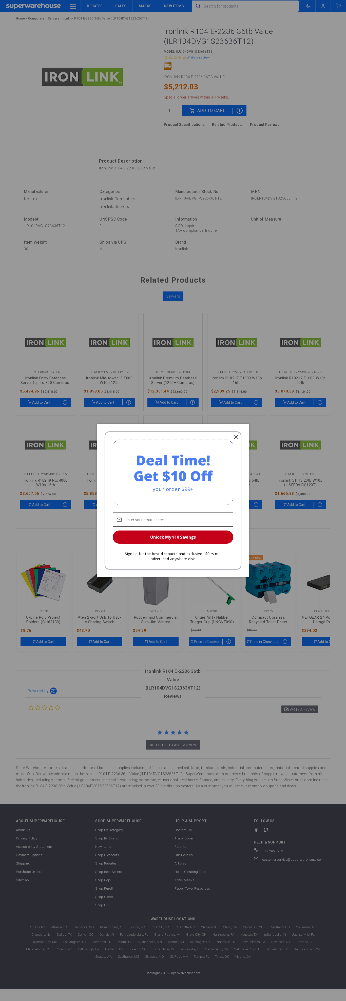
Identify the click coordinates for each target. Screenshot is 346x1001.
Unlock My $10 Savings (173, 537)
